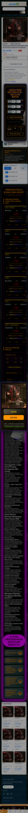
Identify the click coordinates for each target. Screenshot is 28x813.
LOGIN (13, 411)
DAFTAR (13, 417)
